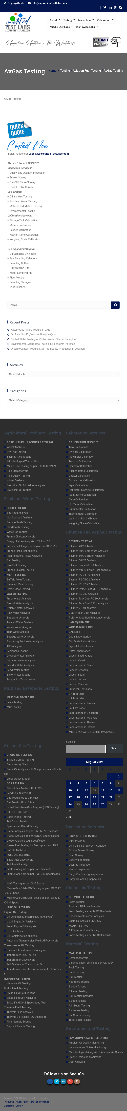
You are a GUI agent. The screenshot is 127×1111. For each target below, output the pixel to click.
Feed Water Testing (18, 670)
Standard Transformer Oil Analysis (26, 950)
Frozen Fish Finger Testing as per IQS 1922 (32, 546)
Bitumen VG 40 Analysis (82, 608)
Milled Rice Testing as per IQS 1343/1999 (31, 466)
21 (102, 797)
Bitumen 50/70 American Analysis (88, 551)
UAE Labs (74, 631)
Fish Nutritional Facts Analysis (24, 555)
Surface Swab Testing (19, 522)
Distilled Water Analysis (21, 655)
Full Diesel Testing (17, 821)
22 (110, 797)
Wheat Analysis (16, 447)
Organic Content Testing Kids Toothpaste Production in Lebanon (48, 348)
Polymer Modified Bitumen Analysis (89, 617)
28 (102, 804)
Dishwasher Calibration (82, 480)
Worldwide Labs (85, 26)
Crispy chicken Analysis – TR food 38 (28, 541)
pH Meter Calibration (81, 504)
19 (86, 797)
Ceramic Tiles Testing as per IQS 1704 (91, 962)
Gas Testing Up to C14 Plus (23, 797)
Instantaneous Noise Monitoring (87, 1047)
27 (94, 804)
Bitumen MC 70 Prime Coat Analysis (90, 570)
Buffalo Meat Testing (19, 579)
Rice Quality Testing (18, 475)
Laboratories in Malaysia (83, 717)
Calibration (103, 20)
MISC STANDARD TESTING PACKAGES (91, 731)
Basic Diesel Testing (19, 816)
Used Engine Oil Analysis (21, 921)
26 (86, 804)
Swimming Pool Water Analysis (25, 641)
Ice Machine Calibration (82, 494)
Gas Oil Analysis (16, 850)
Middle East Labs (60, 26)
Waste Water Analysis (19, 627)
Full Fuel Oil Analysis (19, 864)
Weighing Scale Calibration (84, 523)
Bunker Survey (77, 840)
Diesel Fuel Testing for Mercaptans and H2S (32, 845)
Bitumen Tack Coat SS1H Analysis (88, 603)
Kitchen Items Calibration (83, 470)
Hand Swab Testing (18, 527)
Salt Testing (14, 560)
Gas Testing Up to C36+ (20, 802)
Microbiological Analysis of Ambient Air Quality (96, 1052)
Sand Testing (76, 972)
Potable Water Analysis (20, 608)
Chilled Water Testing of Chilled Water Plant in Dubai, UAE (44, 339)
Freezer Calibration (80, 461)
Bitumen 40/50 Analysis (83, 546)
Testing (68, 20)
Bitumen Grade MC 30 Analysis (87, 565)
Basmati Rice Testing (19, 456)
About (53, 20)
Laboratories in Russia (82, 703)
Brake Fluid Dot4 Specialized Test (26, 1002)
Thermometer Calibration (83, 513)
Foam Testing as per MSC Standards (90, 911)
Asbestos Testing (79, 981)
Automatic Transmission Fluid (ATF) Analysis (32, 940)
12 (86, 790)
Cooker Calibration (79, 475)
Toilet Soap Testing (80, 1019)
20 (94, 797)
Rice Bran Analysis (17, 470)
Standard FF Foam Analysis (84, 906)
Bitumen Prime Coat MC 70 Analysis (90, 589)
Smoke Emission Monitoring (85, 1057)
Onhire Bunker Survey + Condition (88, 845)
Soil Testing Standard (81, 996)
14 (102, 790)
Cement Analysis (78, 958)
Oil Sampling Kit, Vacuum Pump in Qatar (33, 334)
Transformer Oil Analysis (21, 959)
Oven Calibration (78, 499)
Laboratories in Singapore (84, 712)
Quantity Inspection (80, 864)
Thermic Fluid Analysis (20, 1012)
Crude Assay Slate (17, 764)
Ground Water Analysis (20, 603)
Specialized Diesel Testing (22, 826)
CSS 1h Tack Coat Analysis (84, 612)
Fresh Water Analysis (19, 598)
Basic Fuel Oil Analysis (20, 859)
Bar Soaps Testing (79, 1015)
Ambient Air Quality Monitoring (86, 1042)
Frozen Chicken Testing (20, 570)
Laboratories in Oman (81, 665)
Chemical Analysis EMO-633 (85, 920)
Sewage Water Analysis (20, 636)
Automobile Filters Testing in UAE (30, 329)
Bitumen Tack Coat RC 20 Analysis (88, 598)
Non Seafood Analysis (20, 517)
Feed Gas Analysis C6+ (20, 793)
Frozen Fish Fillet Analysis (22, 551)
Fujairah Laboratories (81, 646)
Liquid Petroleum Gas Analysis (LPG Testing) (33, 807)
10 (70, 790)
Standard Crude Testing (20, 759)
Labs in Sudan (77, 674)
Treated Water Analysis (20, 622)
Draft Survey (76, 855)
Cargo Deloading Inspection (85, 879)
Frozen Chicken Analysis (21, 536)
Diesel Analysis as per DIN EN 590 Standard (32, 831)
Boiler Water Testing (18, 674)
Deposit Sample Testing (21, 1026)
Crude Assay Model (18, 778)
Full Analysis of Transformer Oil (25, 964)
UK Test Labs (76, 693)
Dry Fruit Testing (16, 451)
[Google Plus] (115, 8)
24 (70, 804)
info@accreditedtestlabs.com (49, 3)
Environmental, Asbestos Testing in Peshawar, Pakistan (43, 343)
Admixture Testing (79, 1005)
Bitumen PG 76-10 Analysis (85, 574)
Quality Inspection (79, 859)
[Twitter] (104, 8)
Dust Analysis (77, 1061)
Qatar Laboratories (79, 651)
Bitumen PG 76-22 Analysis (85, 579)
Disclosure (9, 1106)
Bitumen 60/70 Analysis (83, 560)
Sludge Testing (77, 986)
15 (110, 790)
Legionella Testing (17, 651)
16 (118, 790)
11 (78, 790)
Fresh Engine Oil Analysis (21, 926)
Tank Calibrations (78, 447)
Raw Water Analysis (18, 612)
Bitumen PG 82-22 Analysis (85, 584)
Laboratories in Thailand (82, 722)
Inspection (84, 20)
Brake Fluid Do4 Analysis (21, 997)
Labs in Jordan (77, 679)
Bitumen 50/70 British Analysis (87, 555)
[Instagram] (120, 8)
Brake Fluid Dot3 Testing (21, 993)
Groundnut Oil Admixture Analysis (26, 485)
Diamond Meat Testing (20, 584)
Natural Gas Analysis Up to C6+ (25, 788)
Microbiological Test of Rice (23, 461)
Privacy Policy (22, 1102)
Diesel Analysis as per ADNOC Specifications (33, 835)
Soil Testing (76, 977)
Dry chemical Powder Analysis (86, 916)
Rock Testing (76, 967)
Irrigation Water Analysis (21, 660)
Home (52, 70)
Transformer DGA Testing (21, 955)
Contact (19, 1106)
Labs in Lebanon (78, 670)
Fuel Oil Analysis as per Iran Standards (29, 869)
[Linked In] (110, 8)
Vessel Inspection (79, 869)
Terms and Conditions (40, 1102)
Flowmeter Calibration (81, 456)
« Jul (68, 817)
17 (70, 797)
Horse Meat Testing (18, 589)
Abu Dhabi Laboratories (82, 641)
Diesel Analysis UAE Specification (26, 840)
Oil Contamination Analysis (22, 936)
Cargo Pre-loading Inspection (86, 874)
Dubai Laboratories (80, 636)
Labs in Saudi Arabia (80, 655)
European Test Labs (80, 689)
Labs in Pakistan (78, 684)
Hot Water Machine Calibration (86, 489)
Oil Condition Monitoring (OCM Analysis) (30, 916)
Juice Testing (14, 702)
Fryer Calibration (78, 485)
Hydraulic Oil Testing (19, 983)
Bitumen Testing (78, 991)
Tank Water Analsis (18, 631)
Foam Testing (77, 901)
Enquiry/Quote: (16, 3)
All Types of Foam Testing (84, 930)
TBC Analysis (14, 646)
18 (78, 797)
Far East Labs (77, 708)
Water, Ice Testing (17, 532)
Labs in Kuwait (77, 660)
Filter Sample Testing (19, 1021)
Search (70, 741)
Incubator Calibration (80, 466)
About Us (9, 1102)
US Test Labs (76, 698)
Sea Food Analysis (17, 512)
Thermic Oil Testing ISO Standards (26, 1016)
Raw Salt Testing (16, 565)
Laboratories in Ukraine (82, 727)
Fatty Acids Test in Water (21, 679)
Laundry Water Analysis (20, 665)
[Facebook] (100, 8)
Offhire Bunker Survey (81, 850)
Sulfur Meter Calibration (82, 509)
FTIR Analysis (15, 931)
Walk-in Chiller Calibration (83, 518)
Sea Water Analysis (18, 617)
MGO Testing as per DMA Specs (25, 883)
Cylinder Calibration (80, 451)
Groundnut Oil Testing (19, 489)
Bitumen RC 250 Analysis (83, 593)
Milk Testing (14, 707)
